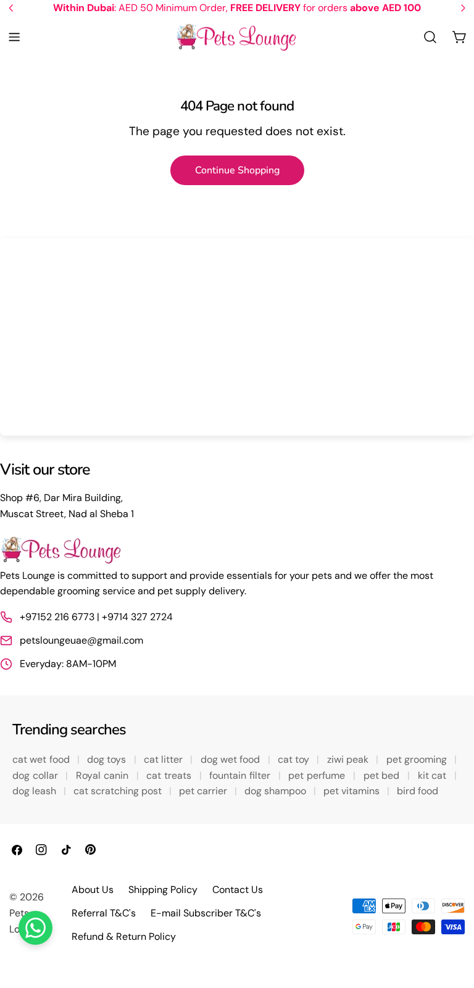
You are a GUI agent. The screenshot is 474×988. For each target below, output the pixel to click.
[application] (237, 337)
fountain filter (241, 775)
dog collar (36, 775)
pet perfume (317, 775)
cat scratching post (118, 790)
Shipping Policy (163, 889)
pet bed (383, 775)
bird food (417, 790)
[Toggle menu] (14, 37)
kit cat (433, 775)
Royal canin (103, 775)
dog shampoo (276, 790)
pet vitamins (352, 790)
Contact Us (237, 889)
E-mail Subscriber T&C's (206, 913)
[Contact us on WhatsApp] (35, 928)
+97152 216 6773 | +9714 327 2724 (96, 616)
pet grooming (418, 759)
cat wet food (42, 759)
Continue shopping (237, 170)
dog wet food (232, 759)
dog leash (35, 790)
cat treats (170, 775)
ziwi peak (349, 759)
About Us (93, 889)
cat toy (295, 759)
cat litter (165, 759)
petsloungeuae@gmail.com (81, 640)
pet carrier (204, 790)
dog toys (108, 759)
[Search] (430, 37)
